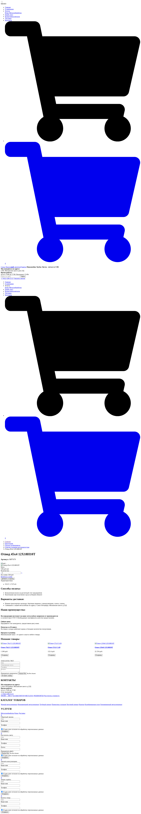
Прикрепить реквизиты (9, 673)
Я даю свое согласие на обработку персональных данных (23, 729)
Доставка (8, 18)
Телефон (4, 725)
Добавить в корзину (8, 578)
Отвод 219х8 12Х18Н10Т (104, 647)
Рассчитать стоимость (51, 696)
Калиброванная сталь (92, 704)
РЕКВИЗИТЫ (39, 696)
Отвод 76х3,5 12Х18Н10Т (10, 647)
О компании (9, 9)
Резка (7, 13)
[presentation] (1, 657)
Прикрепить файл (7, 751)
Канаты (81, 704)
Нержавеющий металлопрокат (28, 704)
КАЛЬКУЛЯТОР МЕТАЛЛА (23, 696)
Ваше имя (4, 721)
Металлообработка (7, 713)
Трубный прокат (45, 704)
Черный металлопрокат (9, 704)
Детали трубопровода (12, 545)
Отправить (5, 731)
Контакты (8, 20)
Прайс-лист (9, 15)
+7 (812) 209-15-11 (7, 278)
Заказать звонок (19, 278)
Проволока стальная (59, 704)
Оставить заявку (7, 675)
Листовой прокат (72, 704)
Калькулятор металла (12, 16)
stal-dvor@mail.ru (17, 267)
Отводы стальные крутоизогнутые (17, 547)
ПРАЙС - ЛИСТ (6, 696)
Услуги (7, 11)
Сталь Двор (5, 267)
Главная (8, 7)
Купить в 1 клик (6, 577)
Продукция (9, 543)
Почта (3, 747)
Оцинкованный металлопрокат (111, 704)
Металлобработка (15, 13)
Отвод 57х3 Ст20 (54, 647)
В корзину (5, 655)
